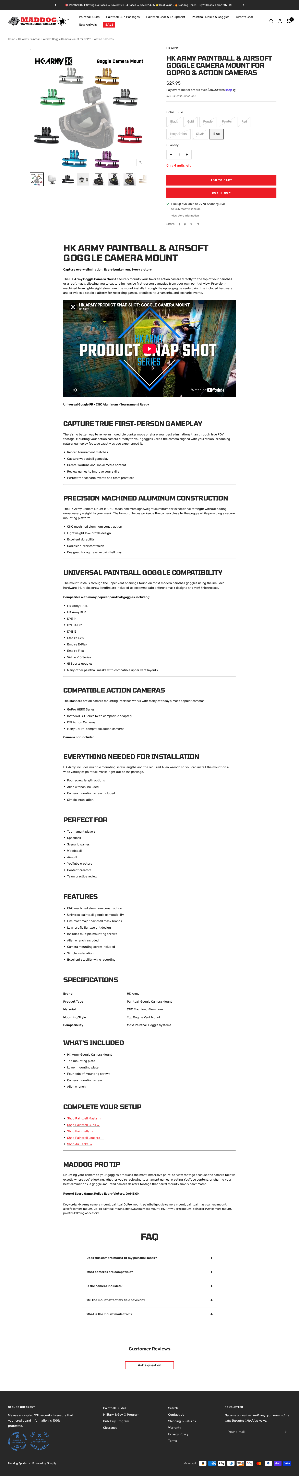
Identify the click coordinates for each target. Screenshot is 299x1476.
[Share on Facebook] (179, 224)
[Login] (280, 21)
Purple (208, 121)
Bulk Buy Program (116, 1421)
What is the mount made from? (109, 1314)
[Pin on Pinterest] (185, 224)
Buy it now (221, 192)
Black (174, 121)
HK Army (172, 47)
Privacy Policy (178, 1434)
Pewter (227, 121)
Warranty (174, 1428)
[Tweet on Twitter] (191, 224)
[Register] (285, 1432)
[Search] (271, 21)
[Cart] (289, 21)
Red (244, 121)
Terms (172, 1441)
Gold (190, 121)
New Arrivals (88, 25)
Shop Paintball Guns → (83, 1125)
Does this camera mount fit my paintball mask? (121, 1258)
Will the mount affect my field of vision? (115, 1300)
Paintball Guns (89, 17)
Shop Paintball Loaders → (85, 1138)
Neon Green (178, 134)
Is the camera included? (104, 1286)
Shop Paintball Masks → (84, 1118)
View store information (185, 215)
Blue (216, 134)
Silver (200, 134)
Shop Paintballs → (80, 1131)
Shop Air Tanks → (79, 1144)
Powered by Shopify (44, 1463)
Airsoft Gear (244, 17)
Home (11, 39)
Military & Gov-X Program (121, 1414)
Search (173, 1408)
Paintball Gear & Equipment (165, 17)
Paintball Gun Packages (123, 17)
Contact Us (176, 1414)
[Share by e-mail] (198, 224)
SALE (109, 25)
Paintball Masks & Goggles (210, 17)
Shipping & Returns (182, 1421)
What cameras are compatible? (109, 1272)
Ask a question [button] (149, 1365)
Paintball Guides (114, 1408)
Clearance (110, 1428)
